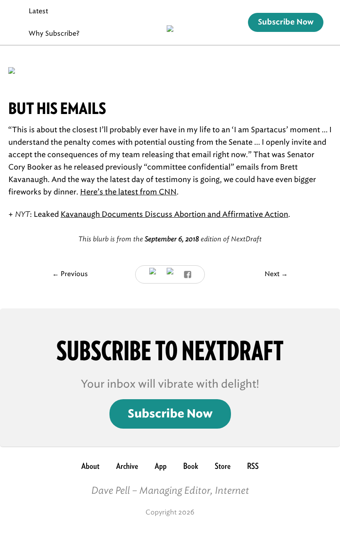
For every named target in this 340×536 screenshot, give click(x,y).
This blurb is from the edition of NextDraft (170, 239)
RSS (253, 466)
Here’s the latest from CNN (128, 191)
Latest (38, 11)
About (90, 466)
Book (190, 466)
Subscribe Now (285, 22)
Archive (127, 466)
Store (223, 466)
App (161, 466)
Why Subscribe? (54, 33)
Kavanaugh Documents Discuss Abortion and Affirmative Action (174, 214)
